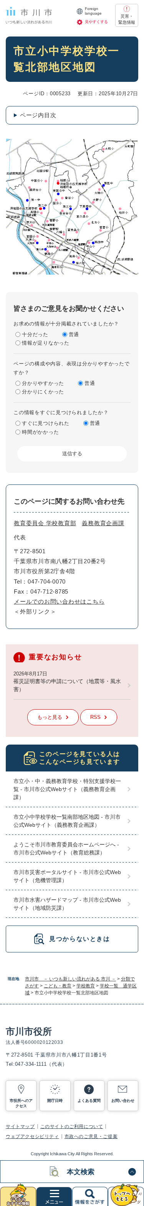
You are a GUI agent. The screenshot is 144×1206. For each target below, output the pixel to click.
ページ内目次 (38, 115)
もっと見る (49, 717)
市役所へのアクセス (21, 1103)
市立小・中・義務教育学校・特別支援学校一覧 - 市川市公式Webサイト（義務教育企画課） (67, 789)
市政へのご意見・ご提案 (91, 1136)
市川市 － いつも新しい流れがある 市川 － (70, 979)
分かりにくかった (43, 392)
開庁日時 (55, 1100)
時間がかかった (40, 432)
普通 (74, 334)
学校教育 (85, 986)
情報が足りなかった (46, 343)
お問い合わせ (122, 1100)
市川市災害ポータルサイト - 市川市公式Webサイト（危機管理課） (67, 876)
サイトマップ (20, 1126)
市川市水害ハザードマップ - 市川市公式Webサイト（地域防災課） (67, 904)
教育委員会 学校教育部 (45, 523)
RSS (95, 717)
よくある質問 (89, 1100)
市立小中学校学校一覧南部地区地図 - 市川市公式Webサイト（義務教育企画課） (67, 821)
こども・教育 (57, 986)
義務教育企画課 (103, 523)
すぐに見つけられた (46, 423)
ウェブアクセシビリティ (32, 1136)
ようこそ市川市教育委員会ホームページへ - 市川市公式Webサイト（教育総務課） (66, 848)
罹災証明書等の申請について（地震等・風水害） (67, 685)
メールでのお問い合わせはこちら (59, 601)
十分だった (35, 334)
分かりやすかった (43, 383)
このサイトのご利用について (71, 1126)
